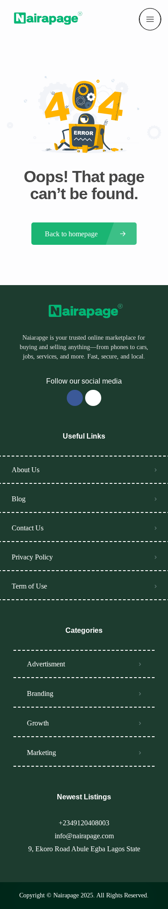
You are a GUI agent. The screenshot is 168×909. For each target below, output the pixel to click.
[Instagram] (93, 398)
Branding (40, 693)
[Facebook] (75, 398)
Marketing (41, 752)
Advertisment (46, 664)
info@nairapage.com (84, 836)
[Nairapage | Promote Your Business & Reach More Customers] (46, 19)
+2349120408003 (84, 823)
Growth (38, 723)
